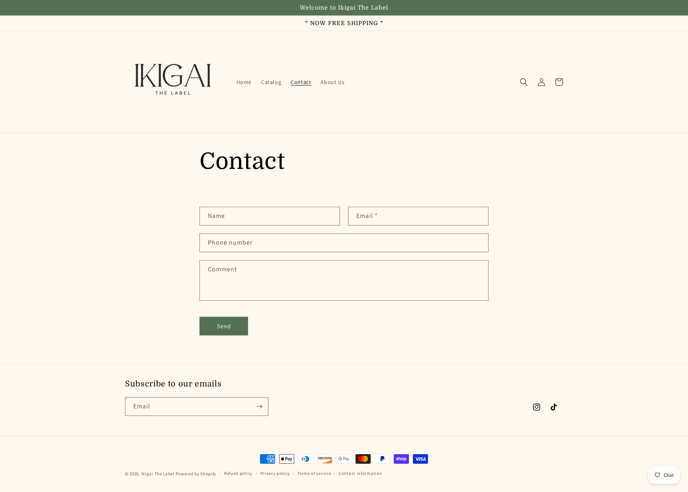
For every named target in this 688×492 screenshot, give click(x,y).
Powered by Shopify (196, 473)
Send (224, 326)
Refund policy (238, 473)
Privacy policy (275, 473)
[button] (524, 82)
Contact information (360, 473)
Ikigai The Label (157, 473)
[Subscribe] (259, 406)
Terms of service (314, 473)
